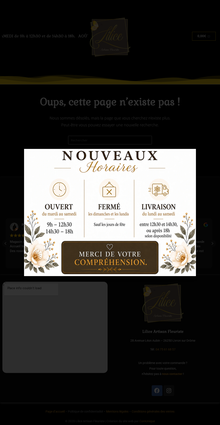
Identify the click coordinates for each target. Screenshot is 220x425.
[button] (190, 154)
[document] (110, 212)
